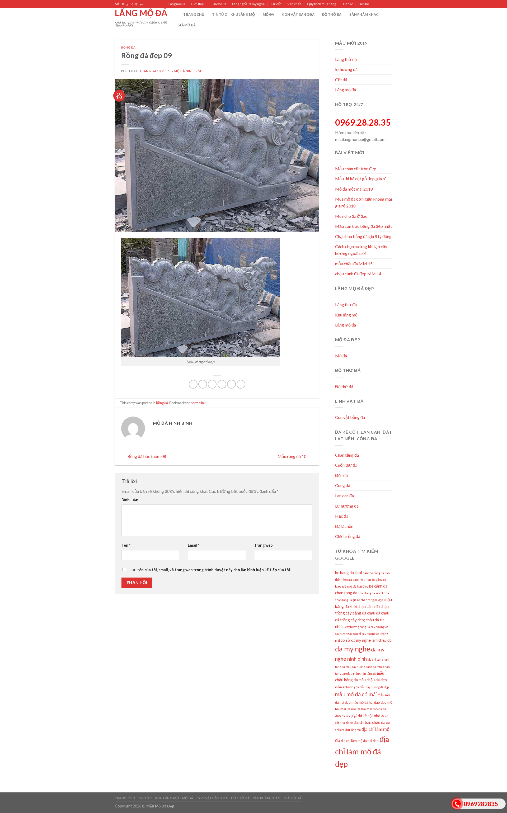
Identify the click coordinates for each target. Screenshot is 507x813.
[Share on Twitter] (202, 384)
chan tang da (346, 592)
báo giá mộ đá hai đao (351, 586)
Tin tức (347, 4)
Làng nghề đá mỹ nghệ (248, 4)
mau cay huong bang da (361, 666)
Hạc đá (341, 515)
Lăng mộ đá (176, 4)
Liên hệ (364, 4)
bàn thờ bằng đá (373, 573)
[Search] (178, 15)
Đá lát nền (344, 526)
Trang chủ (193, 14)
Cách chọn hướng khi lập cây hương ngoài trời (361, 250)
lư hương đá (346, 69)
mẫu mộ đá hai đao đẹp (369, 702)
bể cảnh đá (378, 586)
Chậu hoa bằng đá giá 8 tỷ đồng (363, 236)
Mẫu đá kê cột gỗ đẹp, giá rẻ (361, 178)
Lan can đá (344, 495)
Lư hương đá (347, 505)
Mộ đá (268, 14)
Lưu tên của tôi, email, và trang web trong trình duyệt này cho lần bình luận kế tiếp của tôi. (210, 570)
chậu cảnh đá (369, 606)
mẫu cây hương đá (347, 687)
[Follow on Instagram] (379, 4)
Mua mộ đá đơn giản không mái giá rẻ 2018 (363, 202)
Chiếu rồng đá (347, 536)
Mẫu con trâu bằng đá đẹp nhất (363, 226)
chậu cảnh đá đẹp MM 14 (358, 273)
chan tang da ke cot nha (373, 593)
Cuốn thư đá (346, 464)
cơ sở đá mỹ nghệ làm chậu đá (366, 640)
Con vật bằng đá (298, 14)
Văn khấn (294, 4)
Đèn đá (341, 475)
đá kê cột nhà (369, 715)
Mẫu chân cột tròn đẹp (355, 168)
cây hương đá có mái (348, 633)
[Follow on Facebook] (374, 4)
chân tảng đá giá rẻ (347, 600)
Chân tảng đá (347, 454)
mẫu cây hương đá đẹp (374, 687)
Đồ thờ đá (331, 14)
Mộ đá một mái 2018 (354, 188)
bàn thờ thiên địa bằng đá (369, 579)
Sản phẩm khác (363, 14)
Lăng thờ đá (346, 59)
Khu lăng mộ (243, 14)
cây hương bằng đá (357, 626)
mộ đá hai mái (361, 709)
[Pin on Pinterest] (222, 384)
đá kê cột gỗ (349, 716)
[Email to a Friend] (212, 384)
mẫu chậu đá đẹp (373, 679)
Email (193, 545)
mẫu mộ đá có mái (356, 694)
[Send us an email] (389, 4)
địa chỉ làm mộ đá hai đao (360, 741)
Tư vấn (276, 4)
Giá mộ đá (219, 4)
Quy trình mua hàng (321, 4)
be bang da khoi (348, 572)
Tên (125, 545)
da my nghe (352, 649)
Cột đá (341, 79)
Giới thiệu (198, 4)
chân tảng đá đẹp (372, 600)
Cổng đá (342, 485)
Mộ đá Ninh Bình (188, 71)
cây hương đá (379, 626)
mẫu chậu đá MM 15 (354, 263)
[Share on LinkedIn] (231, 384)
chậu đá (373, 613)
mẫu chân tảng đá (364, 673)
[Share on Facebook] (193, 384)
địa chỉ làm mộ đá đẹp (362, 751)
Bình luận (129, 500)
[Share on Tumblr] (241, 384)
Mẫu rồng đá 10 (292, 456)
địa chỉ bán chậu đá (369, 722)
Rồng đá (128, 47)
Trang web (263, 545)
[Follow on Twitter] (384, 4)
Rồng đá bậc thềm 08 (146, 456)
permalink (198, 403)
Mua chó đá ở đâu (351, 216)
